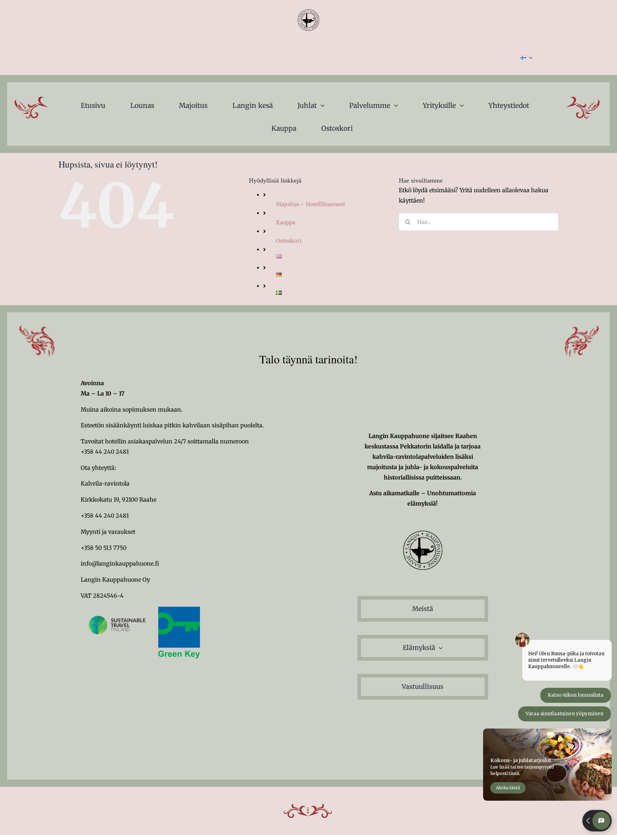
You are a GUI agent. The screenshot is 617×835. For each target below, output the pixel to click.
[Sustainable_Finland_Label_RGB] (117, 609)
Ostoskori (288, 240)
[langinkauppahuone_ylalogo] (308, 12)
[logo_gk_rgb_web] (179, 609)
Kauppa (285, 222)
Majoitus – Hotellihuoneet (310, 204)
